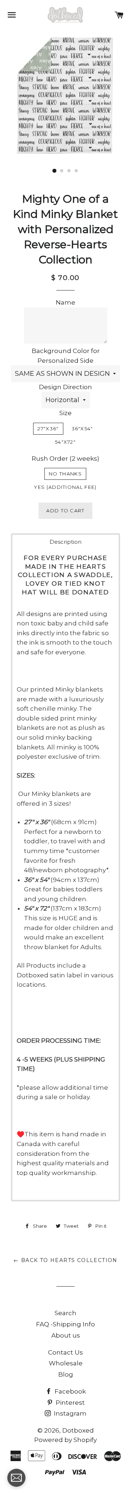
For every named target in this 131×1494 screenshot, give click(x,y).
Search (65, 1313)
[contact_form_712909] (16, 1478)
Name (65, 302)
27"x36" (48, 428)
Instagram (69, 1413)
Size (65, 413)
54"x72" (65, 442)
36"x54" (82, 428)
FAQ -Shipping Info (65, 1324)
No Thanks (65, 474)
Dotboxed (78, 1430)
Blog (65, 1374)
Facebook (69, 1391)
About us (65, 1335)
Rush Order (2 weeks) (65, 458)
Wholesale (66, 1363)
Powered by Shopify (65, 1439)
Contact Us (65, 1352)
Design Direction (65, 387)
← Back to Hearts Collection (65, 1260)
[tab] (65, 541)
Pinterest (69, 1402)
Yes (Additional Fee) (65, 487)
